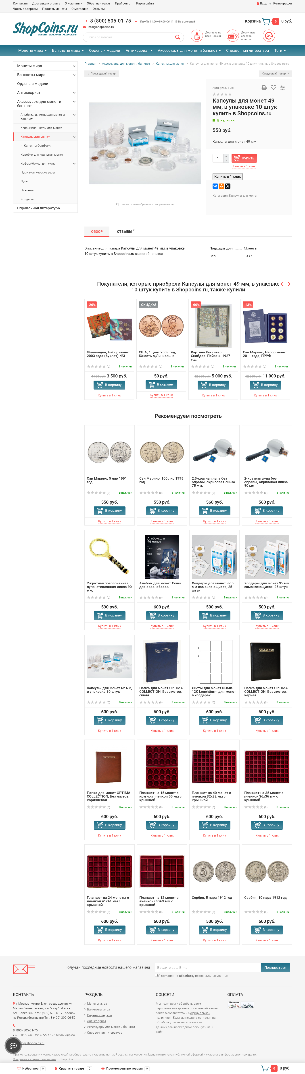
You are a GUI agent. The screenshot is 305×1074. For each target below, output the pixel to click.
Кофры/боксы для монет (39, 163)
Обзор (97, 231)
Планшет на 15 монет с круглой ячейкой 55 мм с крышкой (160, 796)
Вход (263, 3)
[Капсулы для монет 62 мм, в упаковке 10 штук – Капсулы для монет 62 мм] (109, 662)
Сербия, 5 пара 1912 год (212, 897)
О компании (73, 3)
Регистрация (282, 3)
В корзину (113, 385)
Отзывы (99, 8)
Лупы (25, 181)
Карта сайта (145, 3)
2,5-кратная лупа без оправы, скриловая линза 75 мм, (213, 482)
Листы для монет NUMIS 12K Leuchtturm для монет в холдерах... (214, 691)
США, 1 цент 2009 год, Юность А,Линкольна (157, 354)
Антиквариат (137, 50)
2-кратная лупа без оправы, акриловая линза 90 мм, (266, 482)
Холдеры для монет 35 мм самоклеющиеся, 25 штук (266, 585)
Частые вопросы (25, 8)
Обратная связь (99, 3)
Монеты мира (30, 50)
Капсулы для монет (35, 136)
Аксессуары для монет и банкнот (187, 50)
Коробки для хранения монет (42, 154)
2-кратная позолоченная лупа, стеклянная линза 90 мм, (109, 586)
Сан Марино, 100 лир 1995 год (161, 480)
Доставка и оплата (46, 3)
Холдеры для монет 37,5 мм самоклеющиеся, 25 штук (213, 586)
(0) (108, 366)
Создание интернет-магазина (34, 1059)
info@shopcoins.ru (101, 27)
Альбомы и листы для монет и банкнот (43, 117)
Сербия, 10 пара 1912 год (265, 897)
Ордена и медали (104, 50)
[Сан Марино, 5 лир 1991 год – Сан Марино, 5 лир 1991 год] (109, 452)
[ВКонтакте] (215, 186)
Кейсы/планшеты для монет (41, 128)
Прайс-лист (123, 3)
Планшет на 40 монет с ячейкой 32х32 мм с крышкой (211, 796)
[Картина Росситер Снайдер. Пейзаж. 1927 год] (213, 326)
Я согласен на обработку (193, 975)
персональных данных (211, 975)
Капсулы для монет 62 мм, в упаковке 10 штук (109, 690)
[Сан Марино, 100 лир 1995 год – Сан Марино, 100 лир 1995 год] (162, 452)
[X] (227, 186)
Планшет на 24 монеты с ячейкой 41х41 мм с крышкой (108, 901)
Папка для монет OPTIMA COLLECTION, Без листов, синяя (161, 691)
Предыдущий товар (103, 73)
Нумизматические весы (38, 172)
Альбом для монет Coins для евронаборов (160, 585)
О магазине (79, 8)
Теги (278, 50)
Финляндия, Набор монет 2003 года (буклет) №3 (108, 354)
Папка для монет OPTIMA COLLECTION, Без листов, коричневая (108, 796)
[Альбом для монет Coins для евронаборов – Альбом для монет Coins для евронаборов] (162, 557)
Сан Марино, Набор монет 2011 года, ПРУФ (265, 354)
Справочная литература (247, 50)
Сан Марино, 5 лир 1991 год (107, 480)
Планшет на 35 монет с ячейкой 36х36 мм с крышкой (263, 796)
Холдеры (27, 199)
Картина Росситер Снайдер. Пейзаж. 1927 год (210, 355)
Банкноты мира (66, 50)
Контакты (20, 3)
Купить (248, 158)
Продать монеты (54, 8)
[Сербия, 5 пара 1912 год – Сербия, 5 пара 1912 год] (214, 871)
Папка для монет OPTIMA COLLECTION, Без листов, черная (266, 691)
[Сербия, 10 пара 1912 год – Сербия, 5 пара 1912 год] (267, 871)
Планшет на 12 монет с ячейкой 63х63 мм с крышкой (158, 901)
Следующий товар (274, 73)
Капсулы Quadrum (37, 145)
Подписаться (275, 967)
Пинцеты (27, 190)
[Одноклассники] (221, 186)
